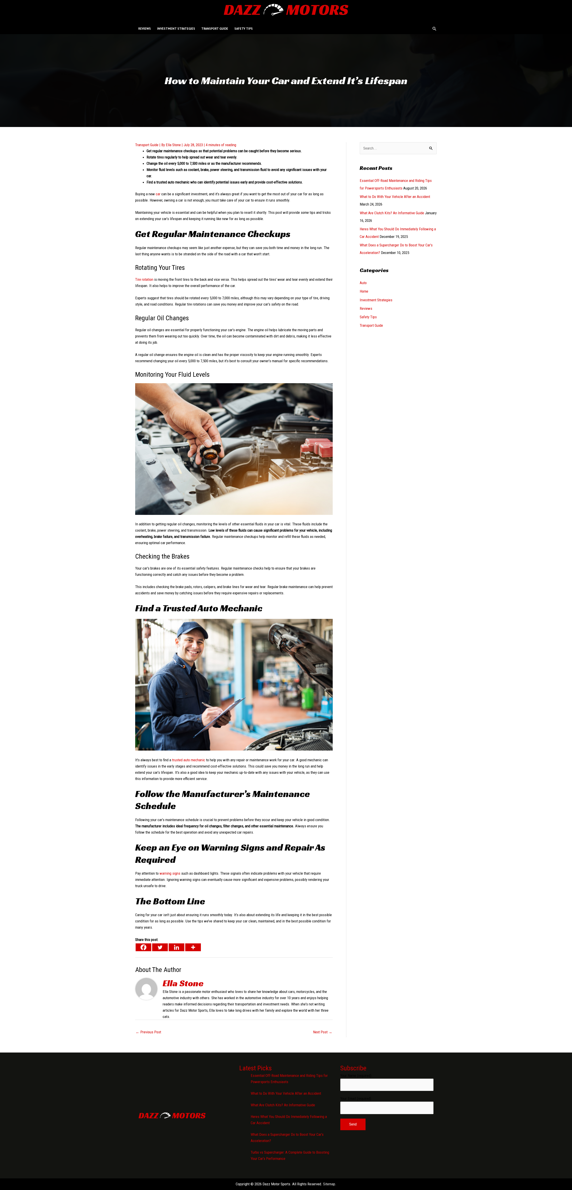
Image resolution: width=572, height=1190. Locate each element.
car (158, 194)
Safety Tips (368, 317)
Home (364, 291)
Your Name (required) (355, 1075)
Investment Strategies (376, 300)
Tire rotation (144, 279)
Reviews (366, 308)
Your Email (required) (355, 1098)
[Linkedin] (176, 947)
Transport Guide (146, 145)
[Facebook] (143, 947)
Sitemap (329, 1184)
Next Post (322, 1032)
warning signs (170, 873)
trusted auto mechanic (188, 760)
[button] (434, 28)
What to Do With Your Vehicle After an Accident (395, 196)
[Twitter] (160, 947)
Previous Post (148, 1032)
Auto (363, 283)
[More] (193, 947)
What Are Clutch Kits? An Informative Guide (392, 213)
